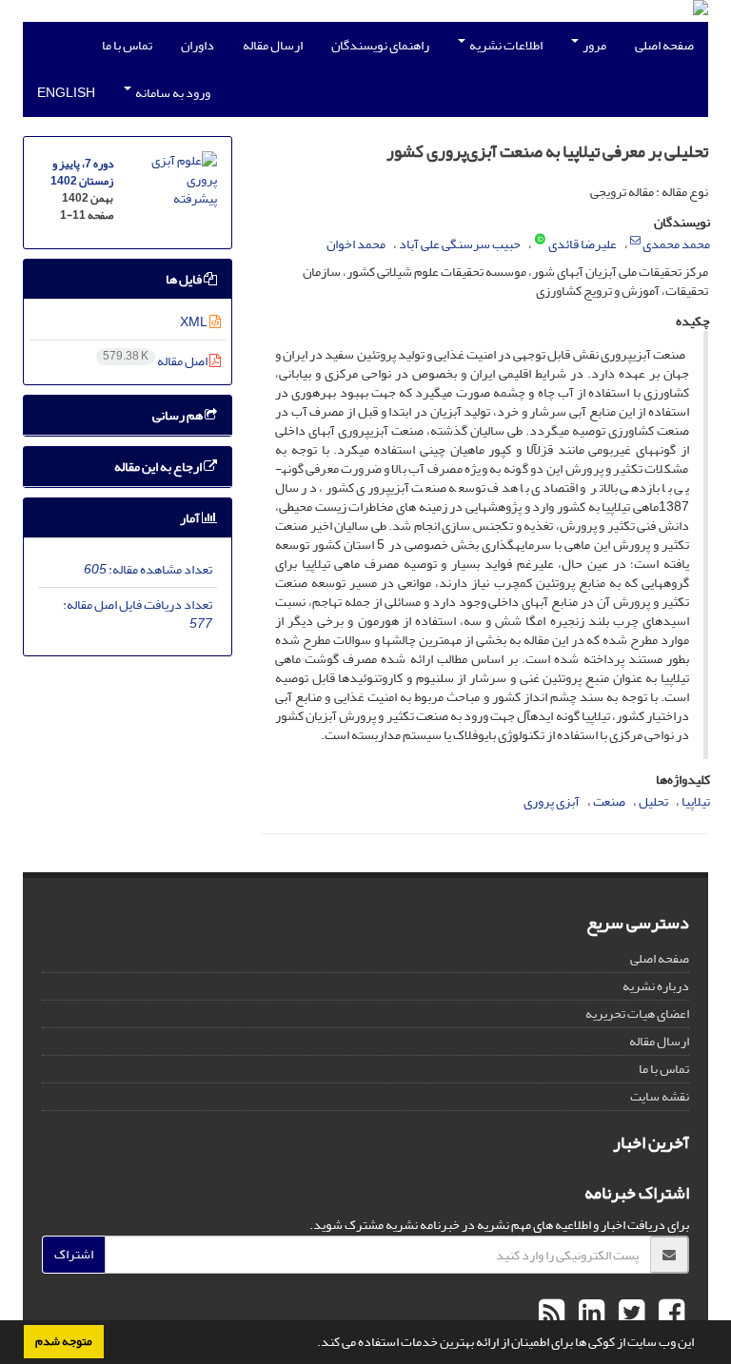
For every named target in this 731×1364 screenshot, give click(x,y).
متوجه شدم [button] (63, 1341)
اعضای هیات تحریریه (637, 1013)
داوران (197, 45)
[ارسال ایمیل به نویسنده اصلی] (635, 240)
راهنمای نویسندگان (380, 45)
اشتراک (73, 1254)
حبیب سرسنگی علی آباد (460, 244)
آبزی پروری (552, 801)
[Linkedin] (589, 1313)
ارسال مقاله (273, 45)
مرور (593, 45)
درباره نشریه (655, 986)
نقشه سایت (659, 1096)
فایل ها (185, 279)
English (66, 93)
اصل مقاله (156, 361)
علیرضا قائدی (582, 244)
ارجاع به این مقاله (159, 466)
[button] (312, 1344)
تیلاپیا (696, 801)
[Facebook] (669, 1313)
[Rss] (551, 1313)
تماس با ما (127, 45)
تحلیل (653, 801)
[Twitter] (629, 1313)
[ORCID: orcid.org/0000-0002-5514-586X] (540, 240)
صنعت (609, 801)
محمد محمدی (676, 244)
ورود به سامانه (171, 93)
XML (194, 322)
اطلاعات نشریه (505, 45)
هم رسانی (178, 415)
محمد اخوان (355, 244)
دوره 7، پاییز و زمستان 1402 (81, 172)
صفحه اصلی (664, 45)
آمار (191, 518)
